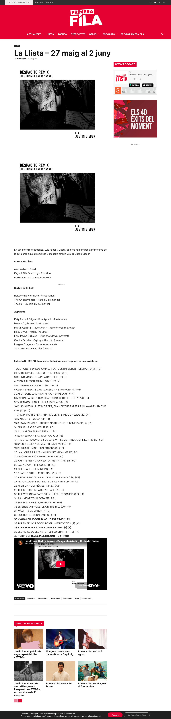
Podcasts (109, 34)
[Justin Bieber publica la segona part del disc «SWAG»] (28, 639)
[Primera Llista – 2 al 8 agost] (92, 639)
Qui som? (39, 2)
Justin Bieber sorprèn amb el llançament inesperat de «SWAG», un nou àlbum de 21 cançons (27, 689)
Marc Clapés (21, 59)
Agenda (62, 34)
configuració (96, 716)
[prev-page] (16, 700)
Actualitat (34, 34)
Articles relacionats (29, 623)
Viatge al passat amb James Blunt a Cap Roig (59, 653)
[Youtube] (164, 2)
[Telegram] (23, 610)
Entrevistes (78, 34)
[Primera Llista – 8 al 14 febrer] (60, 671)
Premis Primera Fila (132, 34)
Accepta (115, 715)
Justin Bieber (67, 598)
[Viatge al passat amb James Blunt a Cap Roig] (60, 639)
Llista (50, 34)
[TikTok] (159, 2)
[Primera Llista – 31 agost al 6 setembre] (92, 671)
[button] (162, 34)
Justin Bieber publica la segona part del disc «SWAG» (27, 654)
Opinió (93, 34)
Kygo (77, 598)
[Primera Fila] (85, 17)
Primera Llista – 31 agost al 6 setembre (92, 685)
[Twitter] (29, 610)
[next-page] (20, 700)
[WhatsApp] (17, 610)
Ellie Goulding (43, 598)
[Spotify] (155, 2)
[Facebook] (35, 610)
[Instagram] (150, 2)
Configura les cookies (137, 715)
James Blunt (55, 598)
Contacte (49, 2)
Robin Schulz (86, 598)
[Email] (41, 610)
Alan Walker (31, 598)
